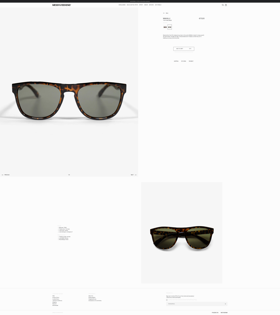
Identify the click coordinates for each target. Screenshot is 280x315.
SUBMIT (140, 185)
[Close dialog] (154, 129)
